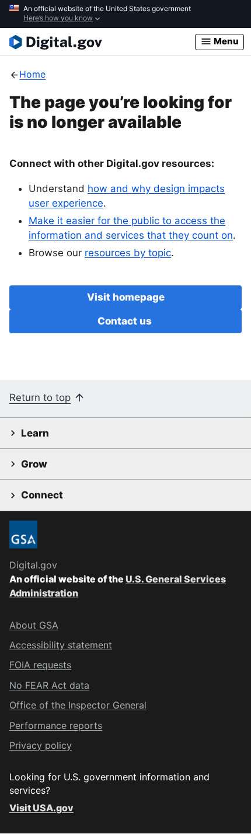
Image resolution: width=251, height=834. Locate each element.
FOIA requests (40, 665)
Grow (34, 464)
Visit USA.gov (41, 808)
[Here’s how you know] (125, 14)
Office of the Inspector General (78, 705)
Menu (225, 41)
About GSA (33, 625)
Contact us (125, 321)
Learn (35, 433)
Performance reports (55, 725)
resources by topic (128, 253)
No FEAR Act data (49, 685)
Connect (42, 495)
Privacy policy (40, 745)
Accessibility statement (60, 645)
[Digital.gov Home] (102, 42)
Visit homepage (126, 297)
